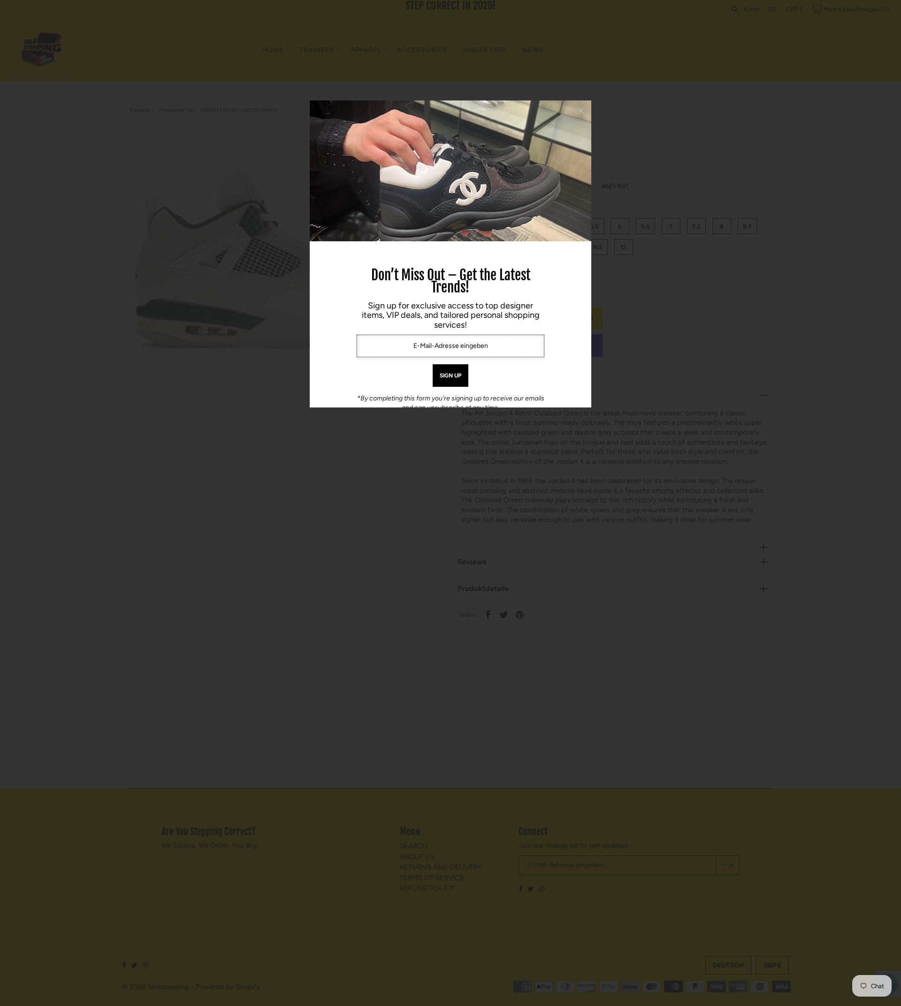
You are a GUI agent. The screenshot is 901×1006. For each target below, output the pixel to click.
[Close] (581, 110)
